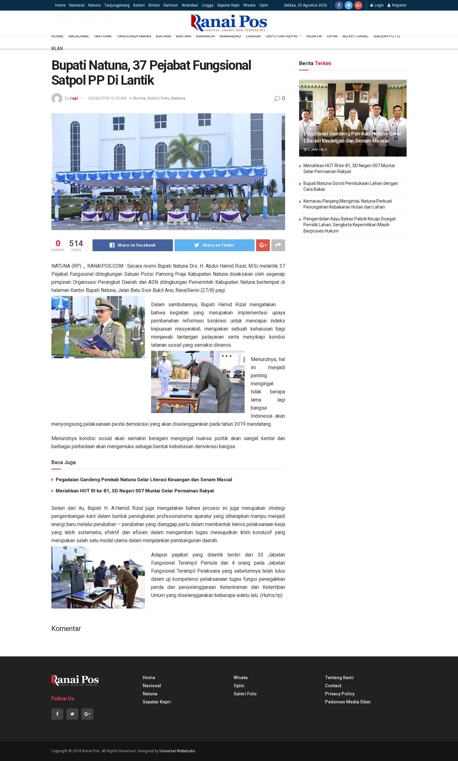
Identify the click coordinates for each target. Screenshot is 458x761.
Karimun (171, 5)
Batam (139, 5)
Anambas (190, 5)
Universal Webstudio (177, 751)
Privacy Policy (340, 693)
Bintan (154, 5)
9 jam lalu (317, 150)
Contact (333, 685)
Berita (139, 98)
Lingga (207, 5)
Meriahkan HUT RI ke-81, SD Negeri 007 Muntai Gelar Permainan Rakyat (135, 491)
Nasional (76, 5)
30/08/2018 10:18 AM (107, 98)
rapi (74, 98)
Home (60, 5)
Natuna (94, 5)
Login (379, 5)
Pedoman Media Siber (348, 701)
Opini (263, 5)
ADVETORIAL (66, 16)
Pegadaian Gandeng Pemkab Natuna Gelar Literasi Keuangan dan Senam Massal (144, 479)
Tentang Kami (339, 677)
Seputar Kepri (228, 5)
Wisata (249, 5)
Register (399, 5)
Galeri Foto (90, 16)
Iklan (107, 16)
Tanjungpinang (117, 5)
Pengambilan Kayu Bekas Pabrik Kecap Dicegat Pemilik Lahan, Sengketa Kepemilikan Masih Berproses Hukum (349, 224)
